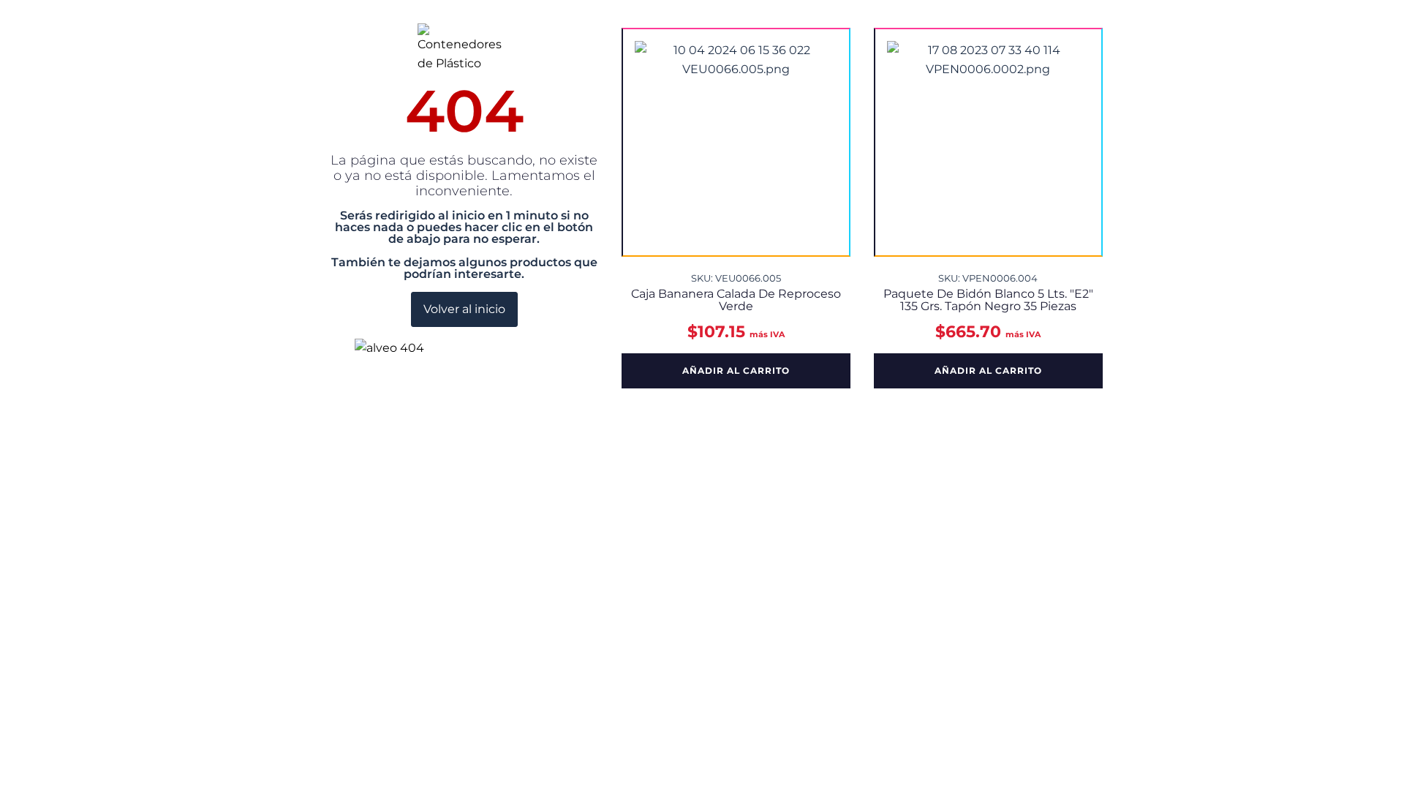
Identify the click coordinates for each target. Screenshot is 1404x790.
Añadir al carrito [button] (736, 370)
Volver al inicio (464, 309)
